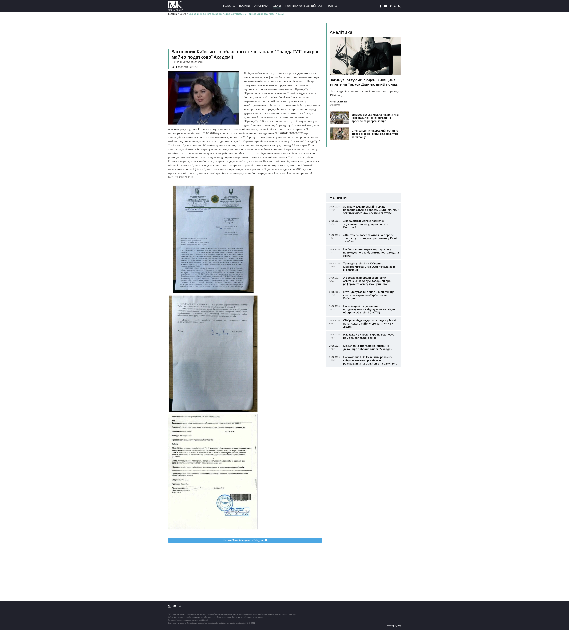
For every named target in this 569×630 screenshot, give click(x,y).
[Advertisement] (245, 36)
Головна (229, 5)
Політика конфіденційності (304, 5)
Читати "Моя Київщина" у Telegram (244, 540)
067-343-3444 (249, 623)
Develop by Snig (394, 625)
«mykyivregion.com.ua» (286, 614)
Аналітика (261, 5)
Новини (244, 5)
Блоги (277, 5)
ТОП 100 (332, 5)
